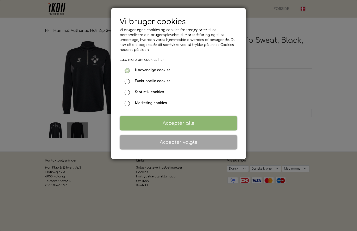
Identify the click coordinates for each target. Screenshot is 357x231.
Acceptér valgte (179, 142)
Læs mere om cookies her (142, 60)
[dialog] (178, 115)
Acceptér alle (178, 123)
